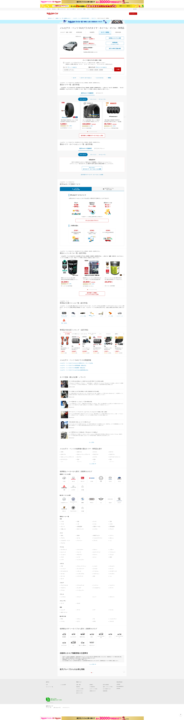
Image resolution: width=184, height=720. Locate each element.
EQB (94, 459)
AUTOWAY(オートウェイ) (67, 127)
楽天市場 (134, 9)
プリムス (112, 554)
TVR (62, 566)
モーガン (63, 573)
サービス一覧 (48, 707)
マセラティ (63, 587)
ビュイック (63, 552)
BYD (62, 618)
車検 (92, 32)
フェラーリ (112, 585)
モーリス (63, 576)
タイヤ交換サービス (107, 688)
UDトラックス (80, 529)
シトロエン (63, 596)
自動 (118, 32)
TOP (47, 684)
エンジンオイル (99, 77)
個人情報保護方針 (120, 686)
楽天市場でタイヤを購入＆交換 (109, 189)
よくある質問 (63, 684)
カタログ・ (66, 32)
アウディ (63, 538)
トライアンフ (80, 576)
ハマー (62, 559)
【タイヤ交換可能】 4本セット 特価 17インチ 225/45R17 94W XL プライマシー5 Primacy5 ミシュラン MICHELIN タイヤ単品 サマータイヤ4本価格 (91, 120)
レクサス (95, 529)
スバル (94, 524)
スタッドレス (93, 99)
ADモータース (64, 612)
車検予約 (78, 686)
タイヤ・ (105, 32)
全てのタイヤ (99, 93)
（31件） (93, 284)
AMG (62, 535)
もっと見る (91, 442)
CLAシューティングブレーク (83, 454)
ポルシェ (112, 538)
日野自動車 (112, 526)
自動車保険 (105, 690)
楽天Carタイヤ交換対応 (87, 93)
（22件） (114, 126)
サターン (95, 549)
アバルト (63, 590)
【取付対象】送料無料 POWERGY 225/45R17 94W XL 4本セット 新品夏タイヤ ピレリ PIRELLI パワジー (113, 120)
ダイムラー (112, 566)
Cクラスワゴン (64, 459)
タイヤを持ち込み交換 (77, 189)
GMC (111, 557)
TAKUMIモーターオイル (89, 286)
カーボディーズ (113, 571)
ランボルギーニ (96, 587)
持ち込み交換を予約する (92, 220)
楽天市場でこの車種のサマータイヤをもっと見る (92, 135)
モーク (62, 578)
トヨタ (62, 521)
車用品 (109, 77)
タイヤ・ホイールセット (86, 77)
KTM (94, 621)
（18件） (70, 125)
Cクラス (95, 456)
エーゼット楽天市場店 (110, 285)
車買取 (79, 32)
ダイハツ (63, 526)
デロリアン (79, 554)
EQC (111, 459)
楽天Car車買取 (106, 684)
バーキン (63, 621)
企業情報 (118, 684)
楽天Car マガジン (79, 690)
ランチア (79, 587)
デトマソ (112, 587)
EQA (78, 459)
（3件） (91, 126)
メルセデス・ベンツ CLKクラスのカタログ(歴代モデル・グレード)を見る (76, 363)
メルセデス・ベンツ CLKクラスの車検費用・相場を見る (72, 367)
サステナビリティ (66, 707)
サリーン (95, 554)
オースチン (112, 573)
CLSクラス (112, 454)
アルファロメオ (64, 585)
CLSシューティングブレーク (67, 456)
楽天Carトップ (51, 18)
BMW (78, 535)
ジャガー (95, 566)
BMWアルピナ (96, 535)
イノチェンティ (80, 590)
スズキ (111, 524)
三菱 (111, 521)
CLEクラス (95, 454)
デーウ (78, 609)
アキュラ (112, 529)
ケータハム (95, 571)
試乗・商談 (78, 684)
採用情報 (118, 688)
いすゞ (78, 524)
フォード (79, 552)
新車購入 (91, 684)
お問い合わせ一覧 (56, 707)
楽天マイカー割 (79, 692)
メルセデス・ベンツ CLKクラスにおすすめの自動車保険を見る (74, 370)
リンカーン (63, 554)
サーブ (62, 603)
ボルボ (78, 603)
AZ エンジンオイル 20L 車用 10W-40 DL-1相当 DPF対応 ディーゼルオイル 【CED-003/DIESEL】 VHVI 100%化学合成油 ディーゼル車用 (113, 278)
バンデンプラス (80, 573)
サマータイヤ (83, 99)
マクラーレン (96, 573)
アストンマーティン (81, 566)
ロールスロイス (64, 571)
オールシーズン (102, 99)
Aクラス (95, 451)
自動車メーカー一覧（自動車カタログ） (63, 18)
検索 (118, 69)
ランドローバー (80, 568)
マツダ (62, 524)
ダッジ (94, 557)
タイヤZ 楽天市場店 (87, 128)
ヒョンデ (63, 609)
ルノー (94, 596)
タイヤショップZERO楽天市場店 (112, 128)
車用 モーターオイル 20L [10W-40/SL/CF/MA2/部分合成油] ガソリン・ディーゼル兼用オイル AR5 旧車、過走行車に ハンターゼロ (70, 278)
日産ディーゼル (96, 526)
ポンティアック (96, 552)
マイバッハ (79, 540)
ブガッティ (112, 596)
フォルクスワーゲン (97, 538)
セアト (78, 621)
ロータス (95, 568)
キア (94, 609)
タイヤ (74, 77)
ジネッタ (79, 571)
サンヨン (112, 609)
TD (94, 618)
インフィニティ (80, 559)
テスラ (62, 557)
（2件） (70, 283)
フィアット (95, 585)
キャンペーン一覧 (49, 686)
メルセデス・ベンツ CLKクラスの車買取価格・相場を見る (73, 365)
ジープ (78, 557)
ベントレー (63, 568)
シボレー (112, 549)
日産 (78, 521)
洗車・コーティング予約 (107, 686)
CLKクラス (94, 18)
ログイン (134, 13)
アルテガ (63, 543)
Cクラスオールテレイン (115, 456)
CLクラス (79, 456)
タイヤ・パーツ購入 (93, 688)
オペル (78, 538)
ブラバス (95, 540)
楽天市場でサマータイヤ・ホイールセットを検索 (92, 174)
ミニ (111, 540)
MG (94, 576)
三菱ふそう (63, 529)
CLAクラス (63, 454)
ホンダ (94, 521)
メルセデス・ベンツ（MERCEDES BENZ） (81, 18)
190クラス (79, 451)
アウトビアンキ (80, 585)
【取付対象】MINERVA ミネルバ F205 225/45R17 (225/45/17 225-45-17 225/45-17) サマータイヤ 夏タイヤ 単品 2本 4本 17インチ (69, 120)
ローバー (112, 568)
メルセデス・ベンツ (65, 540)
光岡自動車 (79, 526)
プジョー (79, 596)
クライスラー (80, 549)
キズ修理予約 (92, 686)
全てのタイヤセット (99, 148)
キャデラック (64, 549)
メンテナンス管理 (79, 688)
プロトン (79, 618)
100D (62, 451)
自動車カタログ (93, 690)
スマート (112, 535)
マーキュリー (113, 552)
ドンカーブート (113, 618)
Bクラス (111, 451)
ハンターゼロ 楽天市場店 (67, 285)
